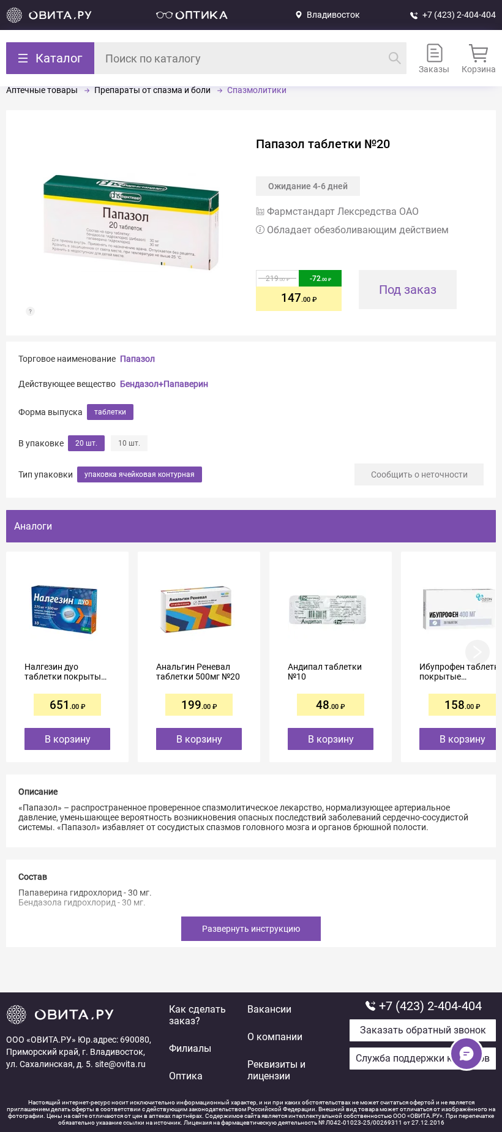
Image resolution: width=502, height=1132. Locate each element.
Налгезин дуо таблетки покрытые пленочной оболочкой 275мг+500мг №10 (64, 671)
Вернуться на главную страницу (49, 15)
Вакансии (269, 1009)
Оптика (186, 1076)
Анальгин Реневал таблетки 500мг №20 (198, 671)
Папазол (137, 359)
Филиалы (190, 1048)
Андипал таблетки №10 (325, 671)
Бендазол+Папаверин (164, 384)
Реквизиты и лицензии (276, 1070)
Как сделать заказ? (197, 1015)
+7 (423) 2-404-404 (459, 15)
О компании (274, 1037)
